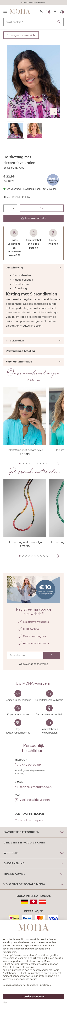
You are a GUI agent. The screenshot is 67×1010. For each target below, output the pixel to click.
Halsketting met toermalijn (25, 542)
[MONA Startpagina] (20, 11)
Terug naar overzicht (22, 35)
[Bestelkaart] (55, 11)
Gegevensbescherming (33, 663)
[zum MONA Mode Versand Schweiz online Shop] (33, 902)
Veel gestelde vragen (34, 800)
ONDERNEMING (14, 863)
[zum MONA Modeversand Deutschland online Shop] (24, 902)
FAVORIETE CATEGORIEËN (21, 832)
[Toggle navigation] (5, 11)
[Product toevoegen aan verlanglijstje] (42, 208)
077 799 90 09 (30, 765)
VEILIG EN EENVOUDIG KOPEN (24, 842)
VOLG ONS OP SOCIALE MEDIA (24, 884)
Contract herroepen (29, 820)
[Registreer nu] (51, 655)
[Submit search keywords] (59, 22)
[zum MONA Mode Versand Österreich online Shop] (42, 902)
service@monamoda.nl (35, 787)
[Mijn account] (41, 11)
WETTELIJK (11, 853)
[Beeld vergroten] (53, 111)
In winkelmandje (35, 218)
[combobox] (33, 22)
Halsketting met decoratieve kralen (25, 450)
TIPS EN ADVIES (14, 873)
